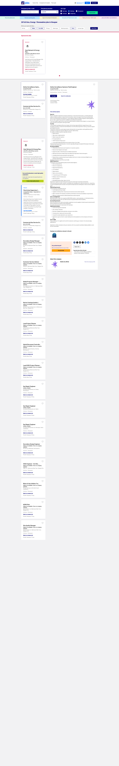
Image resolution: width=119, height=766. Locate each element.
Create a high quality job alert (33, 181)
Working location (64, 28)
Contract (64, 13)
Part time (64, 11)
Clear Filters (94, 28)
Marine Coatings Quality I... (31, 302)
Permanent (80, 11)
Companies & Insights (44, 2)
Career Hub (35, 2)
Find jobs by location (46, 8)
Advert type (55, 28)
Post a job (53, 2)
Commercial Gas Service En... (32, 106)
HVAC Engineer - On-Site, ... (31, 464)
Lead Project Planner (29, 323)
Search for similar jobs (66, 96)
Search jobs (92, 12)
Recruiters (94, 2)
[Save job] (42, 42)
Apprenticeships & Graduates (49, 17)
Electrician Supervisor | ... (31, 190)
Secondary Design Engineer (31, 444)
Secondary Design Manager (31, 241)
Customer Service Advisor (31, 262)
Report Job (77, 246)
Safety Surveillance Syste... (31, 87)
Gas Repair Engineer (29, 386)
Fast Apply (53, 96)
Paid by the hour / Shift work (89, 17)
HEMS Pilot (26, 504)
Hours (73, 28)
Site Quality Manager (29, 525)
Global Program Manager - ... (31, 281)
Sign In (87, 2)
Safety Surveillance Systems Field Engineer (63, 87)
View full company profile (89, 261)
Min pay (48, 28)
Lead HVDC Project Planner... (32, 365)
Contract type (80, 28)
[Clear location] (57, 12)
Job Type (63, 8)
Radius (33, 28)
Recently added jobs (10, 17)
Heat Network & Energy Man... (32, 51)
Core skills (40, 28)
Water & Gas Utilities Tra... (31, 483)
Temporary (72, 13)
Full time (72, 11)
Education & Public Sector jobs (69, 17)
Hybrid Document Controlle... (32, 344)
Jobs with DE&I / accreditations (109, 17)
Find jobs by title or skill (27, 8)
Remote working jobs (30, 17)
